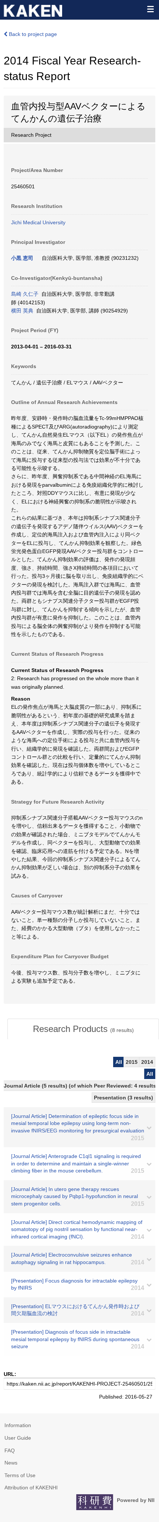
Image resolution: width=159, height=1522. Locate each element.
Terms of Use (19, 1475)
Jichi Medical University (38, 222)
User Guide (17, 1438)
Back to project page (32, 34)
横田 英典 (22, 311)
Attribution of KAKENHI (31, 1487)
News (10, 1463)
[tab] (83, 1029)
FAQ (9, 1450)
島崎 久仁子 (24, 294)
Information (17, 1425)
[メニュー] (150, 9)
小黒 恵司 (22, 258)
